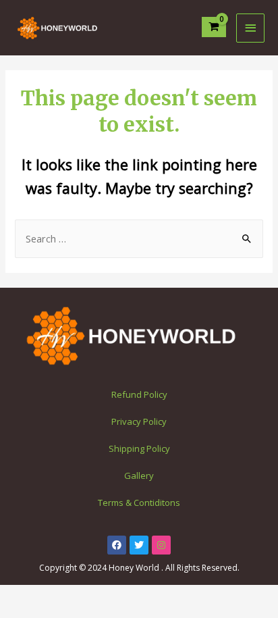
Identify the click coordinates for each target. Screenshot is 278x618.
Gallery (139, 475)
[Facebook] (116, 545)
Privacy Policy (139, 421)
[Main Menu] (250, 28)
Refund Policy (139, 394)
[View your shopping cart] (214, 27)
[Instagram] (161, 545)
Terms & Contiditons (139, 502)
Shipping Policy (139, 448)
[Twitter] (139, 545)
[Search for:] (138, 238)
